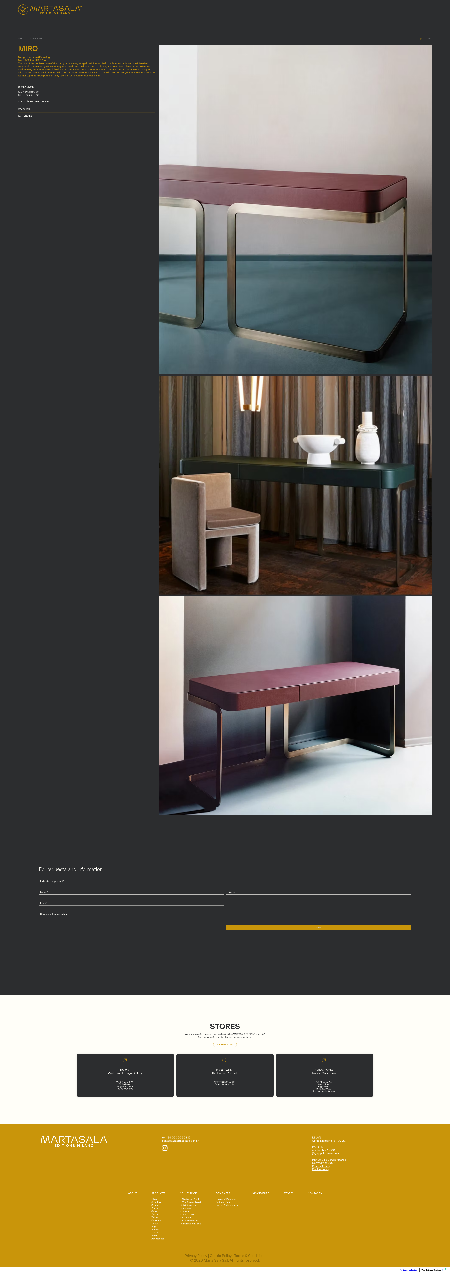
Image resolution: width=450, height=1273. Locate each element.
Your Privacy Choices (431, 1270)
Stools (154, 1211)
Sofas (154, 1205)
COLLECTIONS (188, 1193)
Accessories (157, 1238)
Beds (154, 1235)
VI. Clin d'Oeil (187, 1214)
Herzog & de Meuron (227, 1205)
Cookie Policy (320, 1169)
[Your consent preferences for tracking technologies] (446, 1269)
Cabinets (156, 1220)
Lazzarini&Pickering (226, 1199)
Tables (154, 1217)
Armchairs (156, 1202)
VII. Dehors (185, 1217)
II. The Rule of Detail (190, 1202)
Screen (155, 1229)
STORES (289, 1193)
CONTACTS (315, 1193)
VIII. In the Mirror (189, 1220)
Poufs (154, 1208)
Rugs (154, 1226)
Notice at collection (409, 1270)
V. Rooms (185, 1211)
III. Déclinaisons (188, 1205)
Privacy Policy (321, 1166)
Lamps (155, 1223)
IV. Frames (185, 1208)
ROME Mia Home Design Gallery (124, 1071)
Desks (154, 1214)
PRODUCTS (158, 1193)
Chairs (154, 1199)
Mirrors (155, 1232)
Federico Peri (223, 1202)
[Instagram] (165, 1148)
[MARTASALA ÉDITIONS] (421, 38)
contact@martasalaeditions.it (180, 1140)
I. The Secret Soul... (190, 1199)
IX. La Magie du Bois (190, 1223)
